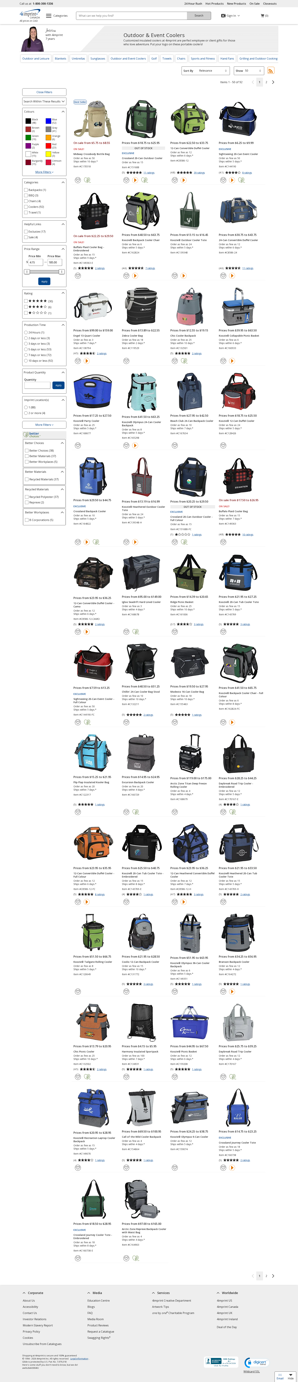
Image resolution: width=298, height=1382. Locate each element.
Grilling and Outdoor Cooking (259, 58)
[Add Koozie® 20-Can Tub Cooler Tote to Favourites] (223, 632)
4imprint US (224, 1300)
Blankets (60, 58)
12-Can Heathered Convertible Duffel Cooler (192, 875)
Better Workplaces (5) (43, 461)
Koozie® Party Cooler (86, 421)
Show (239, 71)
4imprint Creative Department (171, 1300)
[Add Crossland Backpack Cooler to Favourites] (78, 542)
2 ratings (100, 268)
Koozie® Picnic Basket (183, 1051)
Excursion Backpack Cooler (138, 782)
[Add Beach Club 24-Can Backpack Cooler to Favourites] (175, 445)
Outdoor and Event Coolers (128, 58)
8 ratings (247, 173)
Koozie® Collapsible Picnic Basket (239, 335)
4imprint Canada (227, 1307)
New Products (236, 4)
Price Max (54, 256)
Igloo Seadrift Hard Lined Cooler (141, 602)
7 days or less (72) (39, 355)
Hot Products (215, 4)
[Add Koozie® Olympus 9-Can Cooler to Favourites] (175, 1168)
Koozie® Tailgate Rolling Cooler (92, 961)
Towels (167, 58)
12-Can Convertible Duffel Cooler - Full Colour (93, 875)
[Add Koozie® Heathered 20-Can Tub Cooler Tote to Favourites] (223, 902)
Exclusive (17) (37, 231)
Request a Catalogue (100, 1331)
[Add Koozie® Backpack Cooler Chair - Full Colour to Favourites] (223, 722)
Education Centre (98, 1300)
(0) (264, 16)
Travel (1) (34, 212)
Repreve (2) (36, 502)
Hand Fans (227, 58)
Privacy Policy (32, 1332)
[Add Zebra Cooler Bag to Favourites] (126, 361)
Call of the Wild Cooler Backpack (141, 1136)
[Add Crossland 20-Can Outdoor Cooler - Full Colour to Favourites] (175, 542)
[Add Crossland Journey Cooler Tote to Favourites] (223, 1168)
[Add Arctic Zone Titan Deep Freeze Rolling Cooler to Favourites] (175, 812)
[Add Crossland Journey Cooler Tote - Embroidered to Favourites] (78, 1258)
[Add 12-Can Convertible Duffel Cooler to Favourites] (175, 180)
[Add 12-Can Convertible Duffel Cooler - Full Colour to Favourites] (78, 902)
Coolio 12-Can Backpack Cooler (140, 961)
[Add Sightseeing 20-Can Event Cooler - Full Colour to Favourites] (78, 722)
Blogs (91, 1307)
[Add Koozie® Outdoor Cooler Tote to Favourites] (175, 276)
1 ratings (197, 535)
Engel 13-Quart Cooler (86, 335)
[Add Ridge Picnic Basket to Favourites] (175, 632)
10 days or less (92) (40, 360)
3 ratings (199, 624)
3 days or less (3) (39, 343)
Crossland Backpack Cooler (89, 511)
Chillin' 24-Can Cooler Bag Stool (141, 691)
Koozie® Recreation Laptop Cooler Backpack (94, 1139)
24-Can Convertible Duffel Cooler (238, 240)
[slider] (27, 271)
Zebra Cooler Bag (132, 335)
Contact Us (30, 1313)
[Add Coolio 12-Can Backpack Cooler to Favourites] (126, 992)
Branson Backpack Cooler (234, 961)
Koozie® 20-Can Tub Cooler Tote (239, 602)
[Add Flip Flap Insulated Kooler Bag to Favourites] (78, 812)
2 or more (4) (36, 413)
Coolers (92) (36, 206)
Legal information (79, 1358)
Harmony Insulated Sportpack (140, 1051)
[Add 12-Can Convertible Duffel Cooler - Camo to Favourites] (78, 632)
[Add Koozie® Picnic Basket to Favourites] (175, 1077)
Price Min (35, 256)
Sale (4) (33, 237)
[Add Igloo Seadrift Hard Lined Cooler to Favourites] (126, 632)
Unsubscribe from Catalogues (42, 1344)
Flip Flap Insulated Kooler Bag (91, 782)
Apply (44, 281)
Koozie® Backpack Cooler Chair (141, 240)
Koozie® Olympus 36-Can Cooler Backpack (190, 964)
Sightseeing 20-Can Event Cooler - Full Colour (93, 700)
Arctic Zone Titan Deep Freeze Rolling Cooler (188, 785)
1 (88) (32, 407)
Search (199, 15)
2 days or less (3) (39, 338)
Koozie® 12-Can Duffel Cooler (236, 421)
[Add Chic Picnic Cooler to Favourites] (78, 1077)
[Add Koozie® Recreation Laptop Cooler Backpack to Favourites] (78, 1168)
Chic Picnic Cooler (83, 1051)
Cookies (28, 1338)
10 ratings (248, 535)
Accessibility (30, 1307)
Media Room (95, 1319)
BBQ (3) (33, 195)
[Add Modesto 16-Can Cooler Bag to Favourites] (175, 722)
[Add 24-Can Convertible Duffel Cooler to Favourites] (223, 276)
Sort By (188, 71)
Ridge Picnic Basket (181, 602)
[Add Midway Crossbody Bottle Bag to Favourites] (78, 180)
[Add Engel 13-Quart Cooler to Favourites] (78, 361)
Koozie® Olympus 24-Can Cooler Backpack (141, 423)
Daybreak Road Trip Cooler (235, 1051)
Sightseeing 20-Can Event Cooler (238, 154)
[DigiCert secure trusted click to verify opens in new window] (257, 1363)
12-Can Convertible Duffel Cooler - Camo (93, 605)
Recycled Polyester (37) (44, 497)
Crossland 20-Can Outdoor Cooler (142, 158)
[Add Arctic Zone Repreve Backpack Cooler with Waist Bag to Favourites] (126, 1258)
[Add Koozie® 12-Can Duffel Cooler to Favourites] (223, 445)
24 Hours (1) (36, 332)
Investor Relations (35, 1319)
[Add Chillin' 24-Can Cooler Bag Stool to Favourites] (126, 722)
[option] (34, 121)
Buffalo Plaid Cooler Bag (233, 511)
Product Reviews (98, 1325)
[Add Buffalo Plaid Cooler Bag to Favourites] (223, 542)
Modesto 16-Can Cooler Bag (187, 691)
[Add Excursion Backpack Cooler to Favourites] (126, 812)
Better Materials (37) (42, 456)
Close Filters (44, 92)
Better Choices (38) (41, 450)
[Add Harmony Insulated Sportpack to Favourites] (126, 1077)
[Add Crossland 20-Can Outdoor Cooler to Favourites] (126, 180)
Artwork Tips (160, 1307)
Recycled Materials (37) (44, 479)
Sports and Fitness (203, 58)
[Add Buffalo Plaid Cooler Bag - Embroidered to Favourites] (78, 276)
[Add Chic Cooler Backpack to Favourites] (175, 361)
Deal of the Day (227, 1327)
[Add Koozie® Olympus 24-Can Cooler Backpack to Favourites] (126, 445)
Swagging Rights (98, 1338)
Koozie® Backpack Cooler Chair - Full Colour (241, 694)
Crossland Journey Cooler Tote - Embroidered (92, 1236)
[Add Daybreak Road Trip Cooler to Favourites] (223, 1077)
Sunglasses (98, 58)
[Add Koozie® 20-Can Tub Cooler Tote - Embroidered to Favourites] (126, 902)
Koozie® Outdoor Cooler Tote (188, 240)
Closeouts (270, 4)
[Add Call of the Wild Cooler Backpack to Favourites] (126, 1168)
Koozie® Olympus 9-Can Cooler (189, 1136)
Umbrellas (78, 58)
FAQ (90, 1313)
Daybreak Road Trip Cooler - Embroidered (236, 785)
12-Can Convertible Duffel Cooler (190, 148)
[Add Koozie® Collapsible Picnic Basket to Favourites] (223, 361)
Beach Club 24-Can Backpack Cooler (191, 421)
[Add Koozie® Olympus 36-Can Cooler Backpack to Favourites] (175, 992)
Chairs (181, 58)
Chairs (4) (34, 201)
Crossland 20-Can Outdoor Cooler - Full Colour (191, 518)
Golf (154, 58)
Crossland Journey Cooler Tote (237, 1142)
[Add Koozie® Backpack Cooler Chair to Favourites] (126, 276)
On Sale (255, 4)
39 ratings (200, 173)
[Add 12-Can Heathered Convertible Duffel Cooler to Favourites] (175, 902)
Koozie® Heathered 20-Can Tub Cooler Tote (238, 875)
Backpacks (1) (37, 190)
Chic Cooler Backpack (183, 335)
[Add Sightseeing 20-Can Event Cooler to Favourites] (223, 180)
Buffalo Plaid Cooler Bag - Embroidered (88, 249)
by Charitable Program (173, 1313)
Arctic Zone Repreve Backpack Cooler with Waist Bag (144, 1230)
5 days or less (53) (39, 349)
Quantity (30, 380)
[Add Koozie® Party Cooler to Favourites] (78, 445)
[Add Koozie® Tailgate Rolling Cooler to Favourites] (78, 992)
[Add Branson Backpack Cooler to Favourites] (223, 992)
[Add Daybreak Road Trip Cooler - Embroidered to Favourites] (223, 812)
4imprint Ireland (227, 1319)
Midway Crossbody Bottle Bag (91, 154)
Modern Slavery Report (38, 1325)
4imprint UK (224, 1313)
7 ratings (150, 268)
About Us (29, 1300)
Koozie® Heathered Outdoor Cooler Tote (143, 508)
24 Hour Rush (193, 4)
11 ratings (149, 173)
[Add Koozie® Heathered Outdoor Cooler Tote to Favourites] (126, 542)
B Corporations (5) (41, 520)
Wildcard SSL (252, 1373)
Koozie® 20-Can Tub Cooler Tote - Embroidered (142, 875)
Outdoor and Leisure (35, 58)
